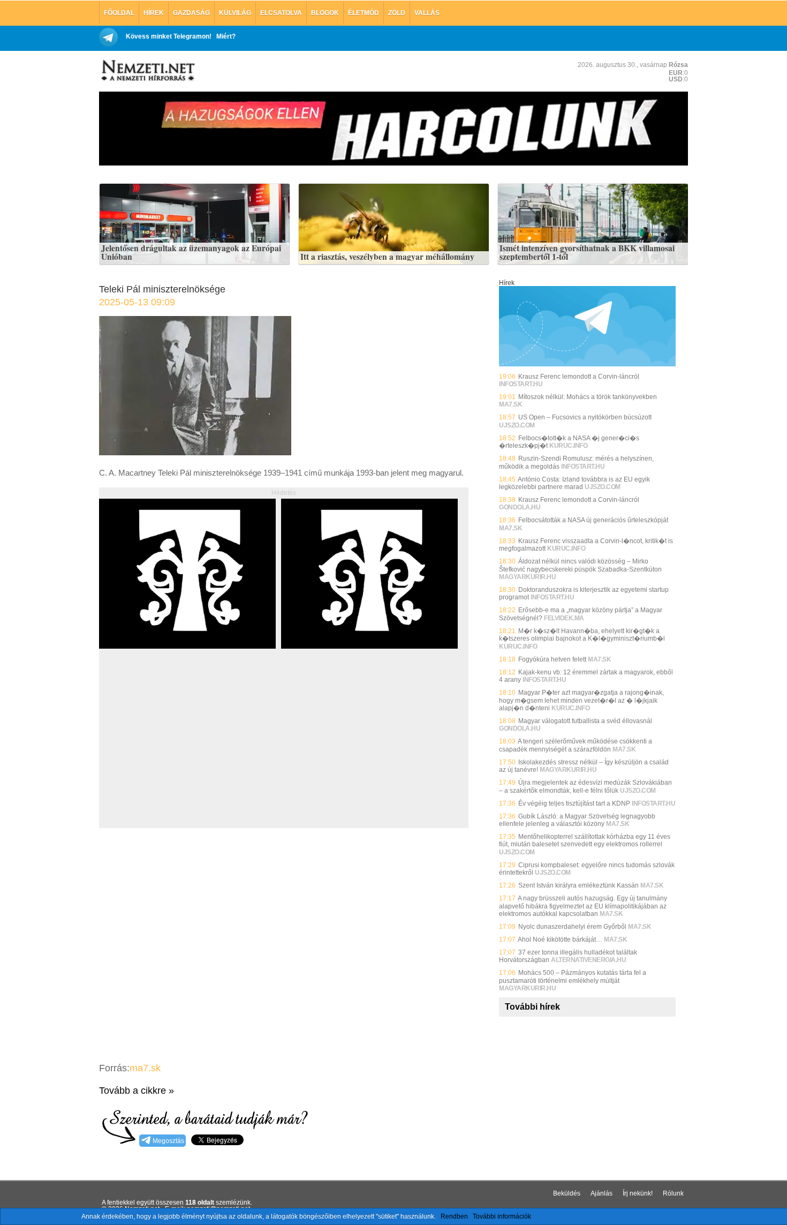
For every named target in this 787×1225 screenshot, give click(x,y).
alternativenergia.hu (588, 960)
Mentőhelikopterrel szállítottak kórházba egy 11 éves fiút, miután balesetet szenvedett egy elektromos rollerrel (584, 840)
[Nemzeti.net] (147, 70)
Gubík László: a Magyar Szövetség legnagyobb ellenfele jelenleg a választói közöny (577, 820)
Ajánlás (601, 1193)
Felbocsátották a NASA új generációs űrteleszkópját (593, 520)
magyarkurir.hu (527, 577)
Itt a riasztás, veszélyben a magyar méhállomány (387, 257)
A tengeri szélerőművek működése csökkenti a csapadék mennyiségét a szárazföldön (575, 745)
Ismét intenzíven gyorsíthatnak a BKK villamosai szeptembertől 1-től (587, 252)
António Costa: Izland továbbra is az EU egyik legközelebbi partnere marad (574, 483)
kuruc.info (568, 445)
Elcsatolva (281, 13)
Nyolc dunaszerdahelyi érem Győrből (572, 926)
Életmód (363, 13)
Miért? (226, 36)
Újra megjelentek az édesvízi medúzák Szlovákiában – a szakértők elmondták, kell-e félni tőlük (585, 786)
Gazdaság (191, 13)
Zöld (396, 13)
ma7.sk (145, 1068)
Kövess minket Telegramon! (168, 36)
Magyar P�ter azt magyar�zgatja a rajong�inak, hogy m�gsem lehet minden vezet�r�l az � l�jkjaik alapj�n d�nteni (581, 700)
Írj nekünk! (638, 1193)
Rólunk (673, 1193)
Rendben (454, 1216)
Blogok (325, 13)
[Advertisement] (189, 750)
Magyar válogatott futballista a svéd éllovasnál (585, 721)
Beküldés (566, 1193)
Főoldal (119, 13)
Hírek (153, 13)
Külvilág (235, 13)
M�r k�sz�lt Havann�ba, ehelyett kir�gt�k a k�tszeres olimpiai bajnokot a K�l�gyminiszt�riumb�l (582, 634)
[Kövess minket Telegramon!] (587, 364)
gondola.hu (519, 507)
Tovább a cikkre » (136, 1090)
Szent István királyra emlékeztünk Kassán (578, 885)
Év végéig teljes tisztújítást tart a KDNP (574, 803)
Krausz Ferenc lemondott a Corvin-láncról (578, 376)
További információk (502, 1216)
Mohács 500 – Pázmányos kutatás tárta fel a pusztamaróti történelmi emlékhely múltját (572, 976)
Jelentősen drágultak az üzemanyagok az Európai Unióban (191, 252)
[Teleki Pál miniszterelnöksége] (195, 452)
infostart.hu (520, 384)
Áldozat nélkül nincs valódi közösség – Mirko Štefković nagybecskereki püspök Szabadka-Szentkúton (580, 565)
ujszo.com (517, 425)
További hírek (532, 1006)
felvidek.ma (564, 618)
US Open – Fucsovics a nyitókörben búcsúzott (585, 417)
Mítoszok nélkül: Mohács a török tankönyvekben (587, 397)
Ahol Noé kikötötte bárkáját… (560, 939)
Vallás (427, 13)
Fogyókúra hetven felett (552, 659)
